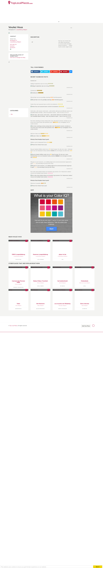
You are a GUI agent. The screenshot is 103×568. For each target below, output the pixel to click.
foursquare (12, 47)
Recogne (61, 305)
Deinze (38, 282)
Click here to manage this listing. (17, 57)
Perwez (16, 284)
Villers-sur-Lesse (82, 282)
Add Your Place (86, 326)
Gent (16, 305)
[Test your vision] (51, 212)
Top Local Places (14, 325)
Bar (12, 114)
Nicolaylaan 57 (13, 40)
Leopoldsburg (19, 29)
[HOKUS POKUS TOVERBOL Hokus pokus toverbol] (40, 267)
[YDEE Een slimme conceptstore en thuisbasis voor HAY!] (18, 290)
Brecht (60, 282)
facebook (12, 46)
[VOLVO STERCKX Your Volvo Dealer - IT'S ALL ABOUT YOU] (85, 290)
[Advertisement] (77, 11)
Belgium (25, 29)
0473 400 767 (13, 44)
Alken (38, 305)
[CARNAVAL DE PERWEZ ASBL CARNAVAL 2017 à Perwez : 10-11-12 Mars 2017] (18, 267)
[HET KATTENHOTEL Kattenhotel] (62, 267)
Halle (83, 305)
